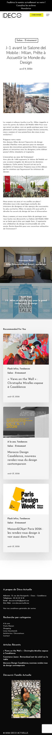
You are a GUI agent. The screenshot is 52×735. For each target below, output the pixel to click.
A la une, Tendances (17, 442)
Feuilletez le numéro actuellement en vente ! (26, 2)
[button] (47, 14)
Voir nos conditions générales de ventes (19, 608)
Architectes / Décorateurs (13, 633)
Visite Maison (8, 626)
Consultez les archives (26, 5)
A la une (6, 623)
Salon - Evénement (27, 40)
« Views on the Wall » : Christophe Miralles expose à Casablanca (25, 652)
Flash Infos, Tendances (19, 369)
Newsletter (26, 9)
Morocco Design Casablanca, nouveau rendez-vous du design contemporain (25, 664)
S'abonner (36, 15)
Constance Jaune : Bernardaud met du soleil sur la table (25, 658)
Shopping (7, 628)
